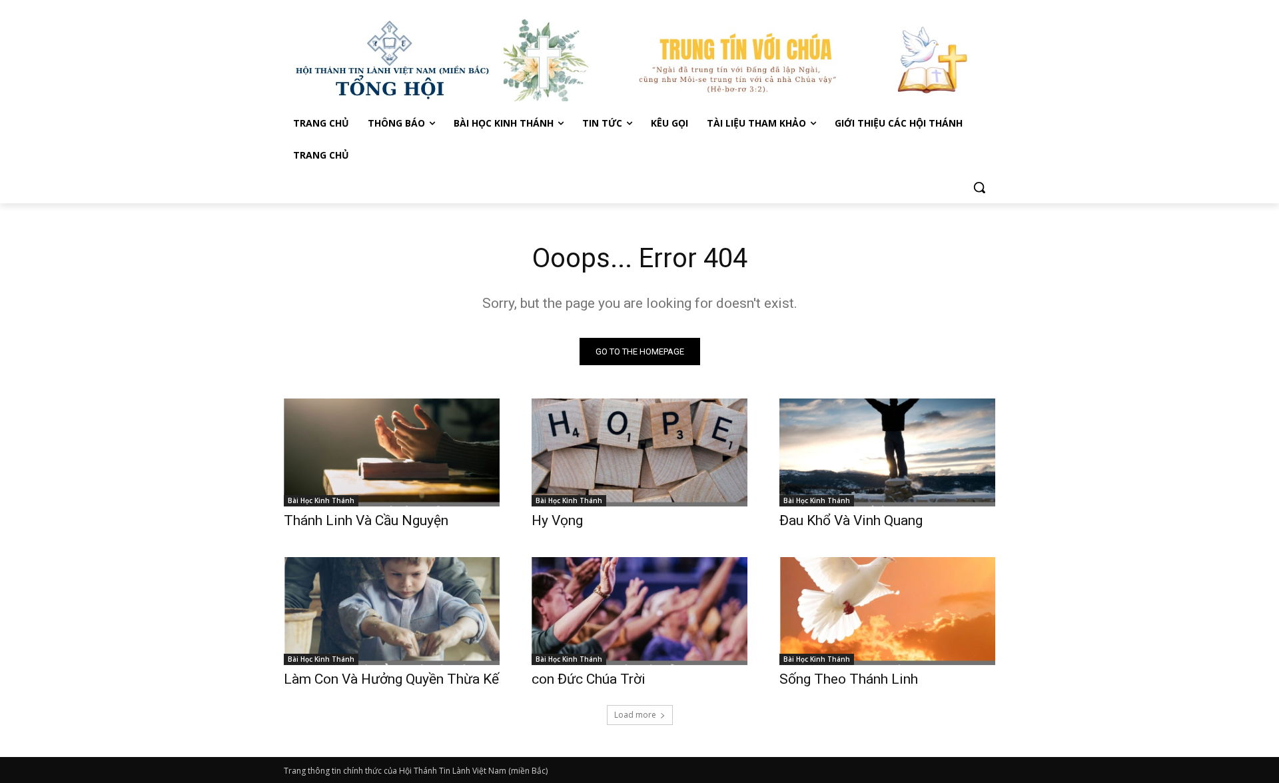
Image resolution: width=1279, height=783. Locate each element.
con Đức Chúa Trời (588, 679)
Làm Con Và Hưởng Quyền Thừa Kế (391, 679)
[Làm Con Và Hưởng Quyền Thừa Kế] (392, 611)
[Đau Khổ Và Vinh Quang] (887, 452)
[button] (979, 187)
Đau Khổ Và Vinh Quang (852, 520)
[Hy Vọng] (639, 452)
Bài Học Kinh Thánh (321, 500)
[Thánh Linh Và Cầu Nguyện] (392, 452)
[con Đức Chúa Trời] (639, 611)
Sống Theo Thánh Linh (848, 679)
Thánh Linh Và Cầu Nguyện (366, 520)
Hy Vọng (559, 520)
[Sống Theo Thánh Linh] (887, 611)
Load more (635, 714)
